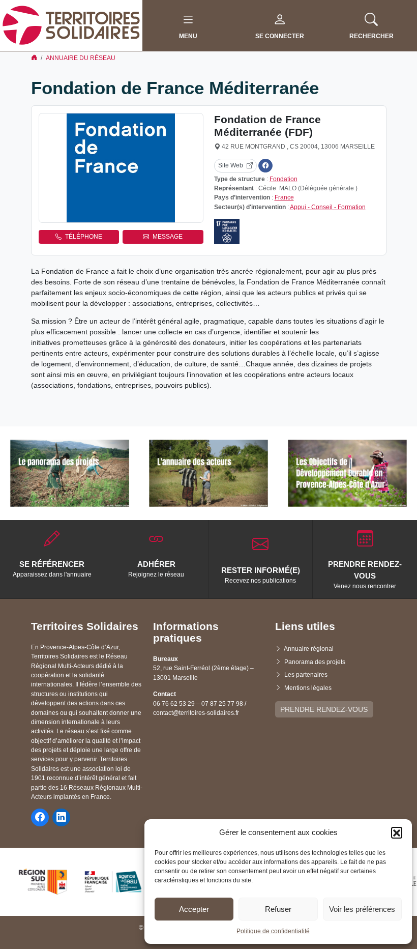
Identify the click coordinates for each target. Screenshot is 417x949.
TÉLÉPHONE (83, 236)
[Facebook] (265, 165)
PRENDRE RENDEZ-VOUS (324, 709)
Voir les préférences (362, 909)
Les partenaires (305, 674)
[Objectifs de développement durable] (347, 473)
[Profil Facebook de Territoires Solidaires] (40, 817)
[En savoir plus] (70, 473)
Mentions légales (308, 688)
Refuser (278, 909)
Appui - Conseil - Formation (328, 207)
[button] (397, 832)
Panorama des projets (314, 662)
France (284, 197)
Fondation (283, 179)
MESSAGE (168, 236)
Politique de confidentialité (273, 931)
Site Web (230, 165)
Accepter (194, 909)
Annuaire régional (309, 648)
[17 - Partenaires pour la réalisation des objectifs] (227, 231)
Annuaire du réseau (80, 58)
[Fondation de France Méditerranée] (121, 167)
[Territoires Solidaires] (71, 25)
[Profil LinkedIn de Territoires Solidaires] (61, 817)
